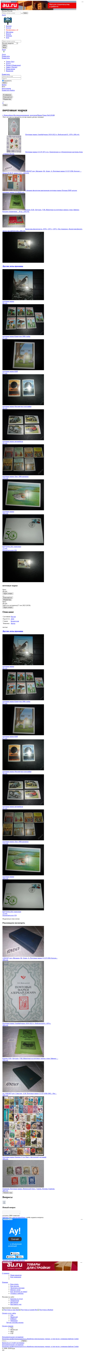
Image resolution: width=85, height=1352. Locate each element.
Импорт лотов (15, 1290)
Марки (39, 115)
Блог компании (15, 1277)
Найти (4, 45)
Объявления (14, 1301)
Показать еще (7, 1192)
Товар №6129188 (48, 115)
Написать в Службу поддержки (13, 1343)
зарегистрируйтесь (18, 1217)
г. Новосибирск (7, 115)
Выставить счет (15, 1304)
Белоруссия (15, 621)
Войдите (5, 1217)
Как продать (14, 1286)
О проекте (5, 1273)
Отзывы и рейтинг (17, 1293)
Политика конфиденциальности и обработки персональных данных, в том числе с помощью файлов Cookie (40, 1339)
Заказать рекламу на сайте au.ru (13, 1260)
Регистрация (6, 88)
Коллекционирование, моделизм (25, 115)
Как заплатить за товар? (18, 1291)
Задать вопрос (8, 593)
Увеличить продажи (17, 1288)
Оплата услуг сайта (9, 1313)
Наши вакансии (16, 1275)
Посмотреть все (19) (9, 550)
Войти (4, 85)
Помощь (5, 1282)
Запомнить (8, 81)
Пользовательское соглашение (12, 1337)
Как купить (14, 1284)
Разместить (6, 56)
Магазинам (14, 1302)
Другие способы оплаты (14, 1322)
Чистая (13, 616)
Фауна (13, 623)
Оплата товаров (7, 1326)
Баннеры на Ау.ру (16, 1299)
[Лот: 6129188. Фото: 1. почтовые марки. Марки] (23, 262)
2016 (12, 619)
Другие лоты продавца (12, 266)
